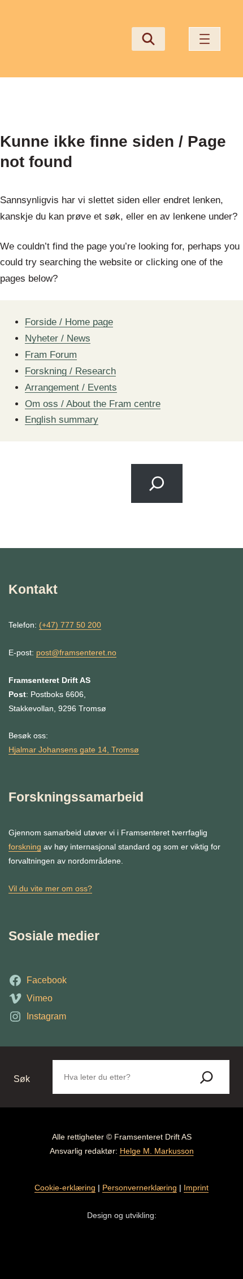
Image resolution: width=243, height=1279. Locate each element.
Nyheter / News (57, 338)
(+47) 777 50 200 (70, 624)
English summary (61, 419)
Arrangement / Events (71, 387)
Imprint (196, 1187)
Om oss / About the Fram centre (92, 403)
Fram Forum (51, 354)
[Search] (157, 483)
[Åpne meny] (204, 39)
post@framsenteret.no (76, 652)
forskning (24, 846)
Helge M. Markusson (157, 1150)
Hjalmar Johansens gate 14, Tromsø (73, 749)
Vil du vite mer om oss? (50, 888)
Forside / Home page (69, 322)
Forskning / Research (70, 371)
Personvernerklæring (139, 1187)
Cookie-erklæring (65, 1187)
